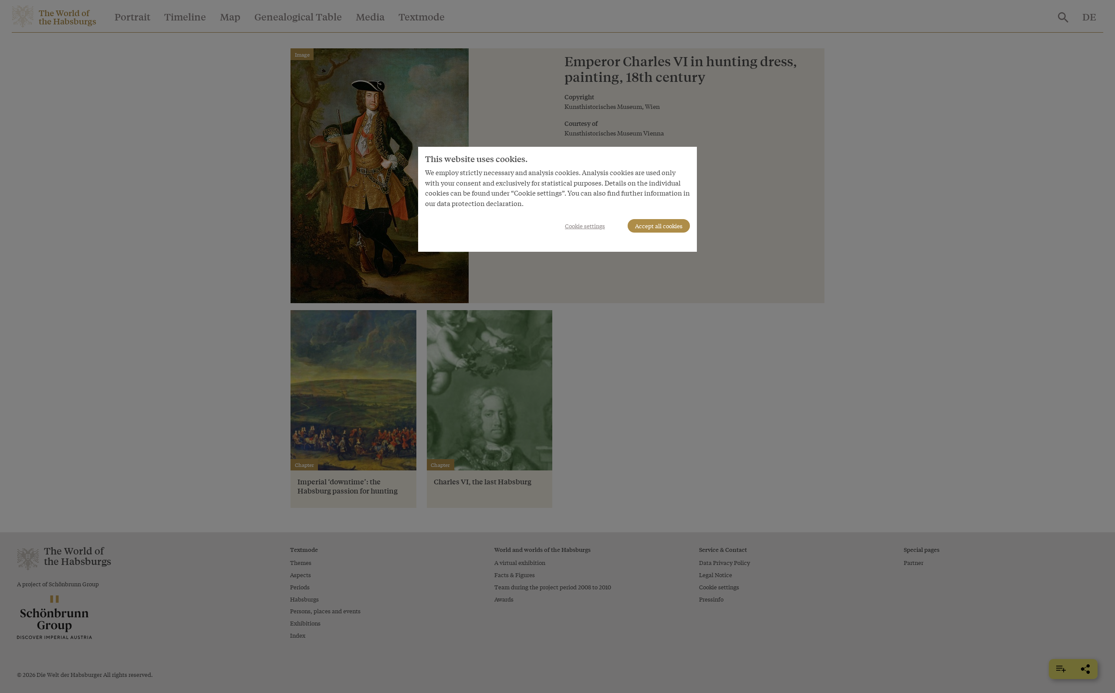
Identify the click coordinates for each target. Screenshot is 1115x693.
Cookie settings (585, 226)
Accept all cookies (659, 226)
